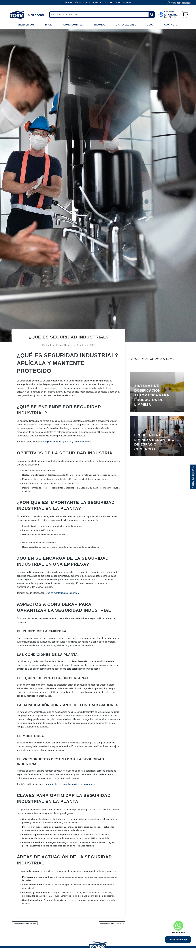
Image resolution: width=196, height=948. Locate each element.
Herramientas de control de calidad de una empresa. (71, 784)
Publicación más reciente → (112, 923)
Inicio (49, 24)
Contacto (171, 24)
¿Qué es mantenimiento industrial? (61, 593)
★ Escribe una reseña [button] (193, 477)
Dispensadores (126, 24)
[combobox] (102, 14)
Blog (150, 24)
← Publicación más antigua (24, 923)
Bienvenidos (26, 24)
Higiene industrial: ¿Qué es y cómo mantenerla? (68, 441)
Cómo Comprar (73, 24)
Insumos (99, 24)
